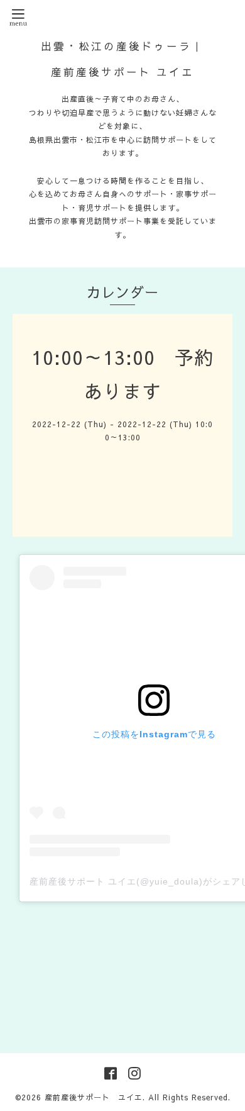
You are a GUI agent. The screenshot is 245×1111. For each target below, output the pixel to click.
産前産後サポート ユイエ (94, 1097)
